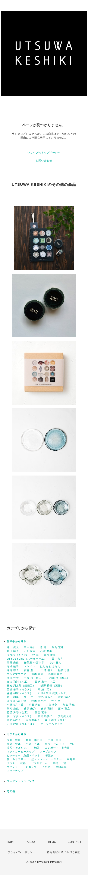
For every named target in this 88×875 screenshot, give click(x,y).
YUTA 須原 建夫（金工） (53, 693)
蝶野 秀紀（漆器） (52, 685)
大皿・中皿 (14, 740)
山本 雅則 (37, 674)
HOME (11, 841)
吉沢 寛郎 (47, 708)
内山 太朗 (52, 704)
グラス (11, 763)
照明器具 (61, 766)
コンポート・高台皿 (57, 747)
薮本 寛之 (64, 708)
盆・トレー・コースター (46, 759)
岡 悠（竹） (45, 689)
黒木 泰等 (50, 654)
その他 (46, 766)
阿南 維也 (13, 708)
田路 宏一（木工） (46, 681)
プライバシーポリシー (21, 852)
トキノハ (29, 666)
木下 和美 (13, 697)
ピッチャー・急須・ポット (23, 755)
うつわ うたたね (17, 654)
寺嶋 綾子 (13, 666)
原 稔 (43, 647)
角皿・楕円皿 (34, 740)
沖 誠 (35, 654)
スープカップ (48, 751)
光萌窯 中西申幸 (34, 662)
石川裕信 (29, 651)
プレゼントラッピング (21, 781)
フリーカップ (15, 770)
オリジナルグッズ (52, 723)
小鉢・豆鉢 (33, 743)
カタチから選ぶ (16, 734)
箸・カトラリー (16, 759)
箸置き (49, 755)
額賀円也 (63, 670)
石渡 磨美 (46, 651)
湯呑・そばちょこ (18, 747)
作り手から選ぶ (16, 641)
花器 (23, 763)
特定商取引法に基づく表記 (63, 852)
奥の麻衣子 (14, 720)
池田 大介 (35, 704)
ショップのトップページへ (44, 152)
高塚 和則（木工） (18, 681)
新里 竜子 (41, 712)
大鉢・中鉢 (14, 743)
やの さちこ (45, 697)
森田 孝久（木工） (56, 720)
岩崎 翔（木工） (59, 677)
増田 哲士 (13, 677)
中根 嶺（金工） (34, 677)
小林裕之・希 (15, 704)
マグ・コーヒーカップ (21, 751)
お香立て (31, 766)
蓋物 (55, 763)
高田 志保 (13, 662)
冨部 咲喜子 (45, 716)
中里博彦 (29, 647)
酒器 (37, 747)
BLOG (52, 841)
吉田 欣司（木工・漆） (21, 723)
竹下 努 (55, 700)
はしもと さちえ (50, 666)
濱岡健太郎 (65, 716)
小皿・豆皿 (55, 740)
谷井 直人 (55, 662)
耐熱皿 (71, 759)
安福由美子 (33, 720)
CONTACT (74, 841)
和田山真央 (55, 674)
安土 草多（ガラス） (20, 716)
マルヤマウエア (16, 674)
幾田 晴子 (13, 651)
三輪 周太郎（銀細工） (21, 685)
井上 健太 (13, 647)
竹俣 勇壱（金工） (18, 712)
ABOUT (32, 841)
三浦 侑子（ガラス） (20, 689)
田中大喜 (57, 658)
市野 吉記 (64, 697)
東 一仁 (28, 697)
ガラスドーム (39, 763)
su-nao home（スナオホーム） (27, 658)
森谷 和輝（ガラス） (20, 693)
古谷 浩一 (30, 670)
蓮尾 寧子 (13, 670)
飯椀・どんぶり (54, 743)
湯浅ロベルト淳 (16, 700)
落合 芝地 (58, 647)
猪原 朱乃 (30, 708)
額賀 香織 (69, 704)
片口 (72, 743)
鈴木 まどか (38, 700)
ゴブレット (14, 766)
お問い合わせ (44, 160)
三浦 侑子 (47, 670)
